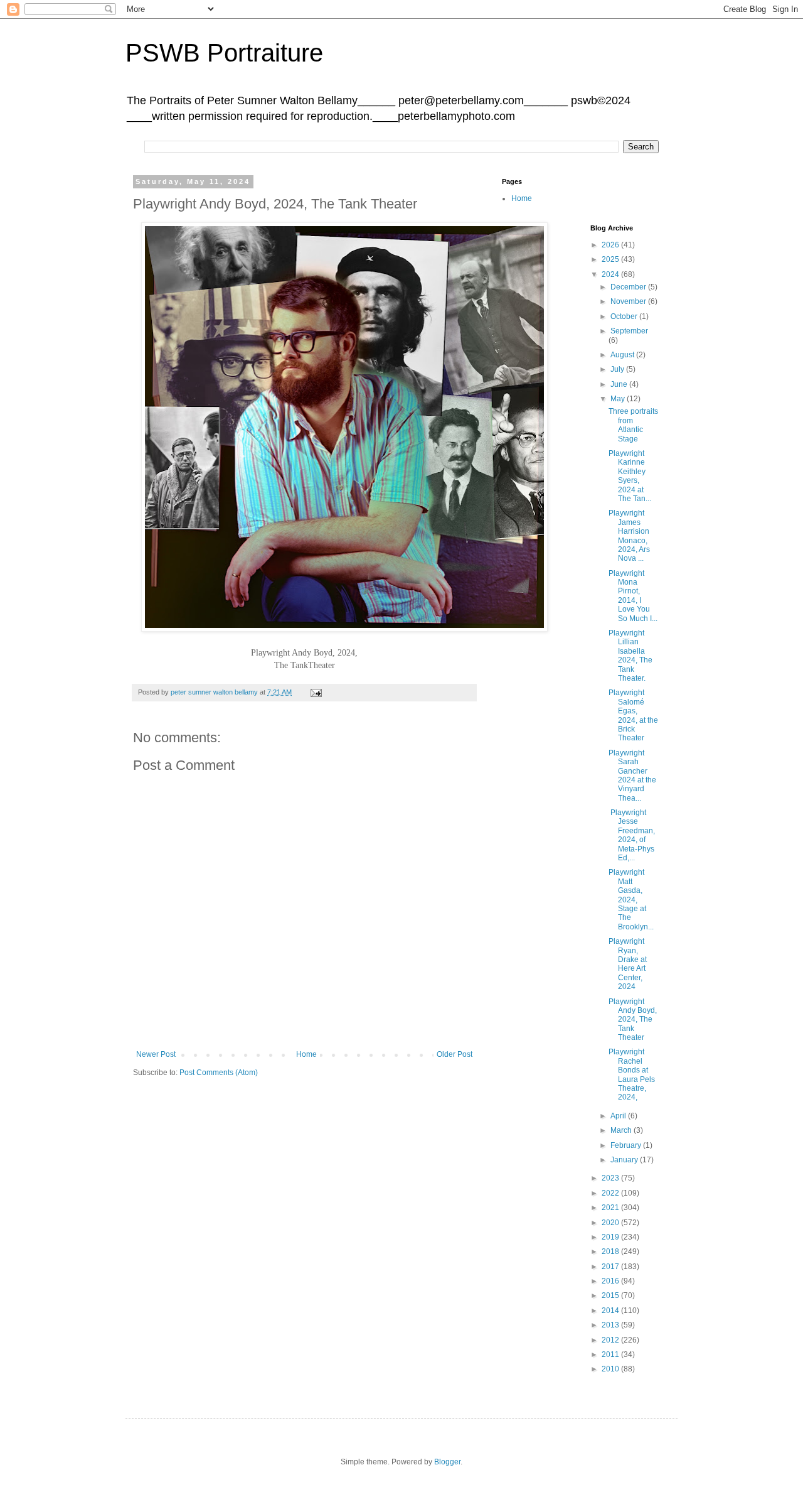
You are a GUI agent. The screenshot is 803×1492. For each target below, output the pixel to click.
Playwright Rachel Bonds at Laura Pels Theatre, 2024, (632, 1074)
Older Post (454, 1054)
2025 (611, 259)
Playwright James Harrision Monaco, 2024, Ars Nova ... (629, 536)
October (624, 316)
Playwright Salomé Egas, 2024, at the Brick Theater (633, 715)
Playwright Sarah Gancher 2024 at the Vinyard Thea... (632, 776)
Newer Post (156, 1054)
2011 (611, 1354)
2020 (611, 1222)
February (626, 1145)
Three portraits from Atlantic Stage (633, 425)
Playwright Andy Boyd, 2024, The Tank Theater (633, 1019)
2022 (611, 1193)
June (619, 384)
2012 (611, 1340)
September (629, 331)
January (625, 1159)
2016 (611, 1281)
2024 (611, 274)
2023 (611, 1178)
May (618, 398)
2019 (611, 1237)
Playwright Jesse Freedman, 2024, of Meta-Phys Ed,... (632, 835)
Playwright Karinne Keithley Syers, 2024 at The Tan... (630, 476)
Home (306, 1054)
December (629, 287)
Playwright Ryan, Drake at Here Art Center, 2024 (628, 964)
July (618, 369)
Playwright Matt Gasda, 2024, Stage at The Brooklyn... (631, 899)
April (619, 1115)
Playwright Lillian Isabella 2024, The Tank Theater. (630, 656)
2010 (611, 1369)
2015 (611, 1295)
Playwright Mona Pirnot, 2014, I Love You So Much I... (633, 596)
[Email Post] (315, 692)
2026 (611, 245)
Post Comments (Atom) (218, 1072)
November (629, 301)
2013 (611, 1325)
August (623, 354)
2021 (611, 1207)
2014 (611, 1310)
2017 (611, 1266)
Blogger (447, 1461)
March (622, 1130)
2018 (611, 1251)
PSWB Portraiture (224, 53)
